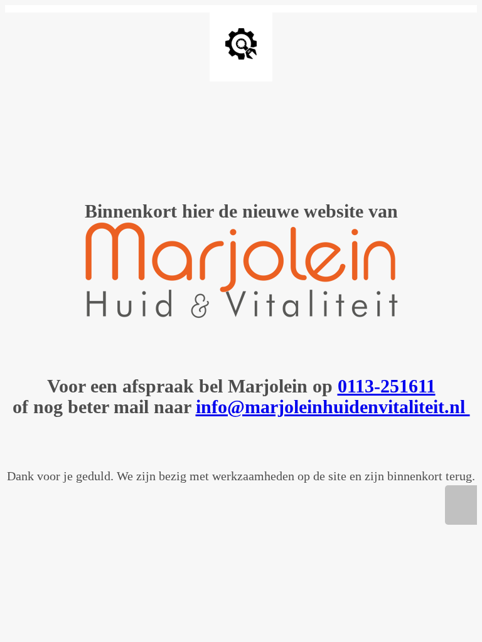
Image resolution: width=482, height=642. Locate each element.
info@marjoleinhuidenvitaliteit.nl (333, 406)
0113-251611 (387, 386)
